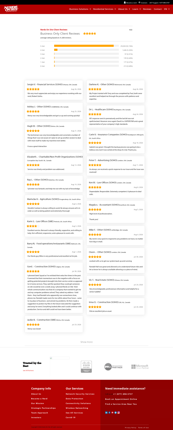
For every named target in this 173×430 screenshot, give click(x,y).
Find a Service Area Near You (121, 404)
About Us (123, 9)
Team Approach (39, 412)
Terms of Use (143, 427)
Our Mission (37, 403)
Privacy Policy (130, 427)
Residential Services (103, 9)
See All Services (74, 412)
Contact (158, 9)
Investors (36, 417)
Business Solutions (78, 9)
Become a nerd (131, 3)
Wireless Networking (77, 408)
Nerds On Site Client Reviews (53, 29)
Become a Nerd (39, 398)
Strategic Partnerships (43, 408)
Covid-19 (70, 417)
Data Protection (74, 398)
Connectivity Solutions (78, 403)
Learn (135, 9)
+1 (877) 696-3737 (123, 394)
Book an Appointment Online (121, 399)
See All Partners (28, 370)
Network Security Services (80, 394)
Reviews (147, 9)
